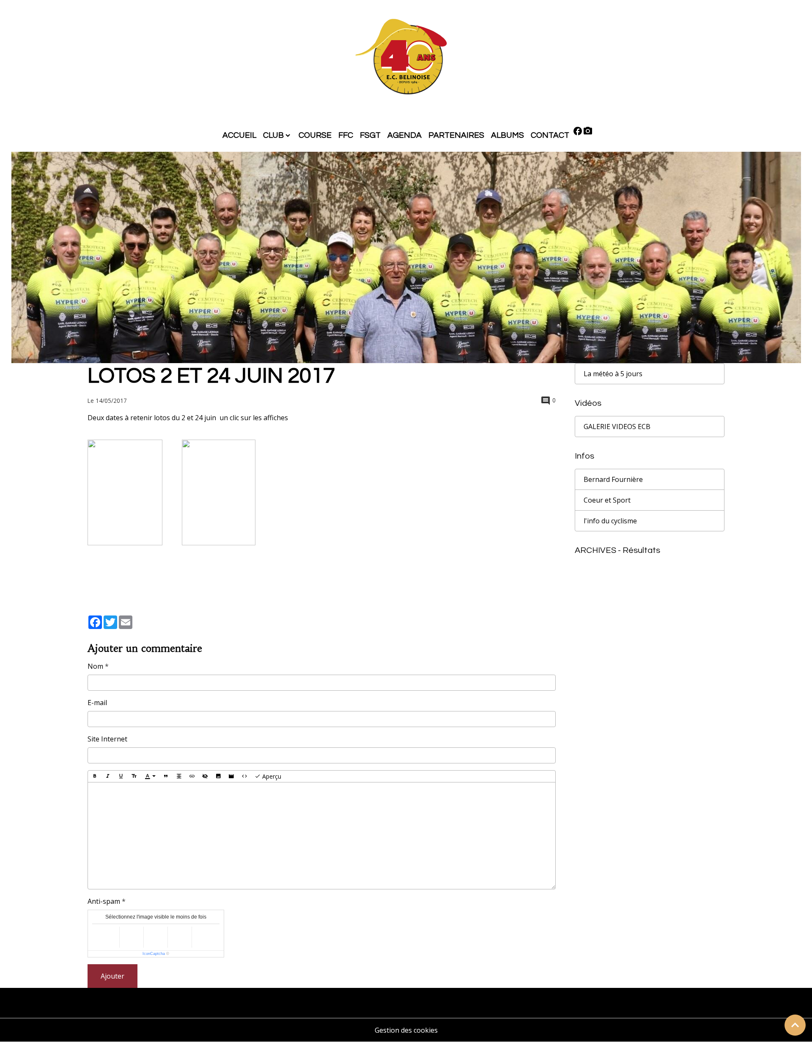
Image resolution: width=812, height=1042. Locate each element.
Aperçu (271, 776)
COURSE (315, 135)
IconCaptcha (154, 954)
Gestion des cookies (406, 1030)
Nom (95, 666)
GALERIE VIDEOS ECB (617, 426)
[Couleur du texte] (150, 776)
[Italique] (108, 776)
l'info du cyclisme (610, 520)
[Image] (218, 776)
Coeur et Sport (607, 500)
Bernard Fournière (613, 479)
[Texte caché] (205, 776)
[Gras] (95, 776)
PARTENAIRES (456, 135)
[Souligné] (121, 776)
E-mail (97, 702)
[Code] (244, 776)
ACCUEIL (239, 135)
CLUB (273, 135)
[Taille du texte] (134, 776)
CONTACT (550, 135)
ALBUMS (507, 135)
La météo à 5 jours (613, 373)
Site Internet (107, 739)
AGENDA (404, 135)
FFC (345, 135)
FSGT (370, 135)
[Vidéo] (231, 776)
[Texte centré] (179, 776)
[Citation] (166, 776)
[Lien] (192, 776)
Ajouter (112, 976)
